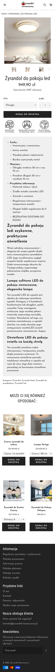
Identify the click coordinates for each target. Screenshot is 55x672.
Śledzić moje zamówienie (16, 605)
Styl (6, 99)
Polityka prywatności (13, 559)
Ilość (41, 99)
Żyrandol (16, 380)
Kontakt (7, 596)
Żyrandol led (20, 383)
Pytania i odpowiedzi (14, 600)
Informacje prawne (13, 564)
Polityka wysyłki (11, 578)
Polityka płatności (12, 568)
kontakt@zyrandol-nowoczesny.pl (20, 623)
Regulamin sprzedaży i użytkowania (21, 554)
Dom (3, 14)
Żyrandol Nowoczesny (19, 663)
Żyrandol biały (28, 380)
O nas (6, 591)
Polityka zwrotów (11, 573)
